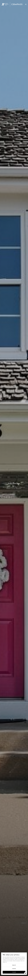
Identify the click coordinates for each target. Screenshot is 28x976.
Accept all (14, 972)
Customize (14, 968)
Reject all (14, 965)
